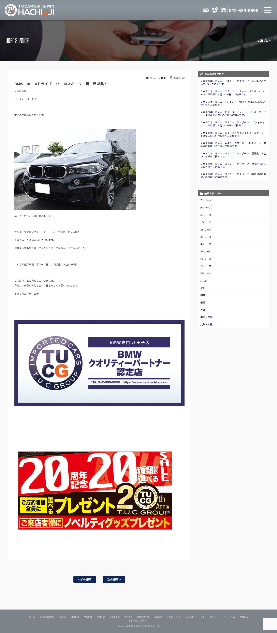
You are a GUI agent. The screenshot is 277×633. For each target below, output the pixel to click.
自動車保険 (115, 616)
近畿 (202, 309)
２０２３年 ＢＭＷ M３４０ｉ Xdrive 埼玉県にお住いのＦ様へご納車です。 (232, 103)
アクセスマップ (174, 616)
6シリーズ (205, 258)
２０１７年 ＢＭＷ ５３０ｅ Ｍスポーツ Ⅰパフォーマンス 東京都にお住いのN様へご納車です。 (232, 124)
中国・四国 (206, 317)
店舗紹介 (158, 616)
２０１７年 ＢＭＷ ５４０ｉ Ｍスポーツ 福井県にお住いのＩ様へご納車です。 (233, 155)
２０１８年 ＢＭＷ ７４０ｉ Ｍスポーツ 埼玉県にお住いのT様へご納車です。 (233, 82)
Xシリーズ (155, 77)
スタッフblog (229, 616)
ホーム (32, 616)
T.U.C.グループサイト (138, 620)
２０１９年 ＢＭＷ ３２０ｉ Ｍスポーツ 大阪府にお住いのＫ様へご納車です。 (233, 165)
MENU (268, 10)
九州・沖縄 (206, 324)
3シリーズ (205, 236)
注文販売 (75, 616)
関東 (163, 77)
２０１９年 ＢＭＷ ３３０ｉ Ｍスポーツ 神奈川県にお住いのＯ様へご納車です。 (233, 175)
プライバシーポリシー (208, 616)
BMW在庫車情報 (47, 616)
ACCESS (215, 10)
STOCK (206, 10)
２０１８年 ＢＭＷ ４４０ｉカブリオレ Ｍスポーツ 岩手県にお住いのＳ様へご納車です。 (233, 144)
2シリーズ (205, 229)
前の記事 (86, 579)
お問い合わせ (143, 616)
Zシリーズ (206, 200)
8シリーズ (205, 273)
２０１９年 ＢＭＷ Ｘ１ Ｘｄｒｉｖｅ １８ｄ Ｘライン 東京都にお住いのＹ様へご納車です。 (233, 113)
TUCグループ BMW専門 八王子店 (29, 10)
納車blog (244, 616)
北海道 (204, 280)
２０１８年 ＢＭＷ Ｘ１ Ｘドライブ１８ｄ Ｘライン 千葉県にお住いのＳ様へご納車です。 (233, 134)
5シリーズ (205, 251)
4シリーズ (205, 244)
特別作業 (128, 616)
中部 (202, 302)
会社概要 (190, 616)
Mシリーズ (206, 207)
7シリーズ (205, 266)
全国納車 (88, 616)
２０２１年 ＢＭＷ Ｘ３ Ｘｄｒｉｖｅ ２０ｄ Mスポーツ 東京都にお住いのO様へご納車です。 (232, 92)
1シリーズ (205, 222)
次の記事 (113, 579)
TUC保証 (63, 616)
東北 (202, 288)
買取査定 (101, 616)
